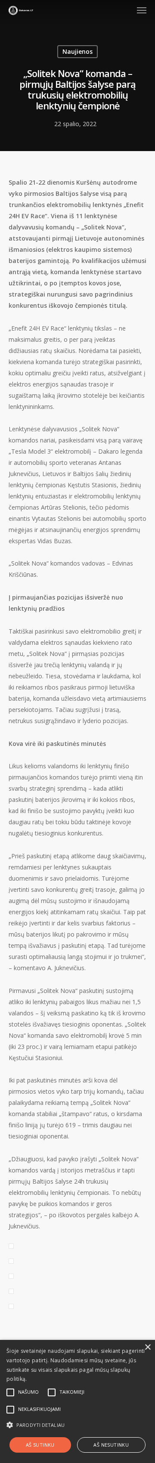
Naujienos (77, 51)
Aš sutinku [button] (40, 1444)
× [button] (147, 1347)
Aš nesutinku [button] (111, 1444)
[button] (77, 1425)
